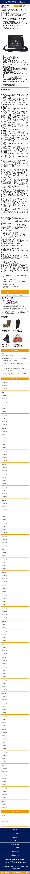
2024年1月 (4, 480)
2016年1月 (4, 794)
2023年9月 (4, 493)
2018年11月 (4, 683)
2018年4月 (4, 706)
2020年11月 (4, 605)
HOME (3, 9)
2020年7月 (4, 618)
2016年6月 (4, 778)
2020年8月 (4, 614)
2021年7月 (4, 578)
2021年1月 (4, 598)
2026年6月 (4, 385)
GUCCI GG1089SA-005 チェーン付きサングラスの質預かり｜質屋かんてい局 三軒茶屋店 (15, 359)
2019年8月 (4, 654)
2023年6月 (4, 503)
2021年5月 (4, 585)
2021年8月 (4, 575)
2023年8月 (4, 497)
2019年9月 (4, 650)
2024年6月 (4, 464)
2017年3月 (4, 749)
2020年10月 (4, 608)
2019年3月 (4, 670)
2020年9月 (4, 611)
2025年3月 (4, 434)
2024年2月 (4, 477)
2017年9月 (4, 729)
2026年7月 (4, 382)
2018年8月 (4, 693)
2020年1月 (4, 637)
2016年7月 (4, 775)
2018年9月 (4, 690)
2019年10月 (4, 647)
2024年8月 (4, 457)
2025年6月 (4, 425)
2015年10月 (4, 804)
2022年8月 (4, 536)
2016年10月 (4, 765)
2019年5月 (4, 663)
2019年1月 (4, 677)
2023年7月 (4, 500)
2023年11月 (4, 487)
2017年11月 (4, 722)
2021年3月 (4, 591)
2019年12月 (4, 641)
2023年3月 (4, 513)
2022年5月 (4, 546)
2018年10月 (4, 686)
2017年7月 (4, 735)
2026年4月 (4, 392)
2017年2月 (4, 752)
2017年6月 (4, 739)
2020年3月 (4, 631)
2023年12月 (4, 483)
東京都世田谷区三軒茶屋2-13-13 (11, 303)
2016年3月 (4, 788)
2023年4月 (4, 510)
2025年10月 (4, 411)
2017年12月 (4, 719)
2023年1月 (4, 519)
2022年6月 (4, 542)
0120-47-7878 (16, 292)
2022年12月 (4, 523)
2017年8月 (4, 732)
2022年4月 (4, 549)
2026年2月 (4, 398)
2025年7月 (4, 421)
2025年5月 (4, 428)
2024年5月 (4, 467)
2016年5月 (4, 781)
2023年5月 (4, 506)
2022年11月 (4, 526)
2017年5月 (4, 742)
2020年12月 (4, 601)
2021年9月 (4, 572)
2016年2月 (4, 791)
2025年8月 (4, 418)
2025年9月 (4, 415)
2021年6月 (4, 582)
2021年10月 (4, 569)
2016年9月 (4, 768)
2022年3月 (4, 552)
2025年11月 (4, 408)
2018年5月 (4, 703)
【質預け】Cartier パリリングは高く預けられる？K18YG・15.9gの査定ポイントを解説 (13, 369)
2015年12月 (4, 798)
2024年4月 (4, 470)
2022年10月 (4, 529)
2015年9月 (4, 807)
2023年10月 (4, 490)
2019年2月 (4, 673)
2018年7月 (4, 696)
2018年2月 (4, 712)
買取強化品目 (5, 821)
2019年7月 (4, 657)
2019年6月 (4, 660)
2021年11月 (4, 565)
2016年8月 (4, 771)
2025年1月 (4, 441)
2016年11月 (4, 762)
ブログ (7, 9)
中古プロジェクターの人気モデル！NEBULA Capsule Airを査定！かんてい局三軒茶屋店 (15, 354)
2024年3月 (4, 474)
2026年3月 (4, 395)
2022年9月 (4, 533)
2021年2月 (4, 595)
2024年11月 (4, 448)
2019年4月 (4, 667)
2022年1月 (4, 559)
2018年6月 (4, 699)
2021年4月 (4, 588)
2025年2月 (4, 438)
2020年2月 (4, 634)
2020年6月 (4, 621)
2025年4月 (4, 431)
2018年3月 (4, 709)
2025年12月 (4, 405)
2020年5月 (4, 624)
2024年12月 (4, 444)
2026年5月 (4, 389)
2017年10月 (4, 726)
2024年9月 (4, 454)
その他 (3, 815)
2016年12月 (4, 758)
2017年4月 (4, 745)
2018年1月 (4, 716)
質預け (3, 825)
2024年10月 (4, 451)
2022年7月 (4, 539)
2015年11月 (4, 801)
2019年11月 (4, 644)
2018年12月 (4, 680)
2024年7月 (4, 461)
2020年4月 (4, 627)
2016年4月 (4, 784)
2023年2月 (4, 516)
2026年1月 (4, 402)
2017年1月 (4, 755)
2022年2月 (4, 555)
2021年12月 (4, 562)
